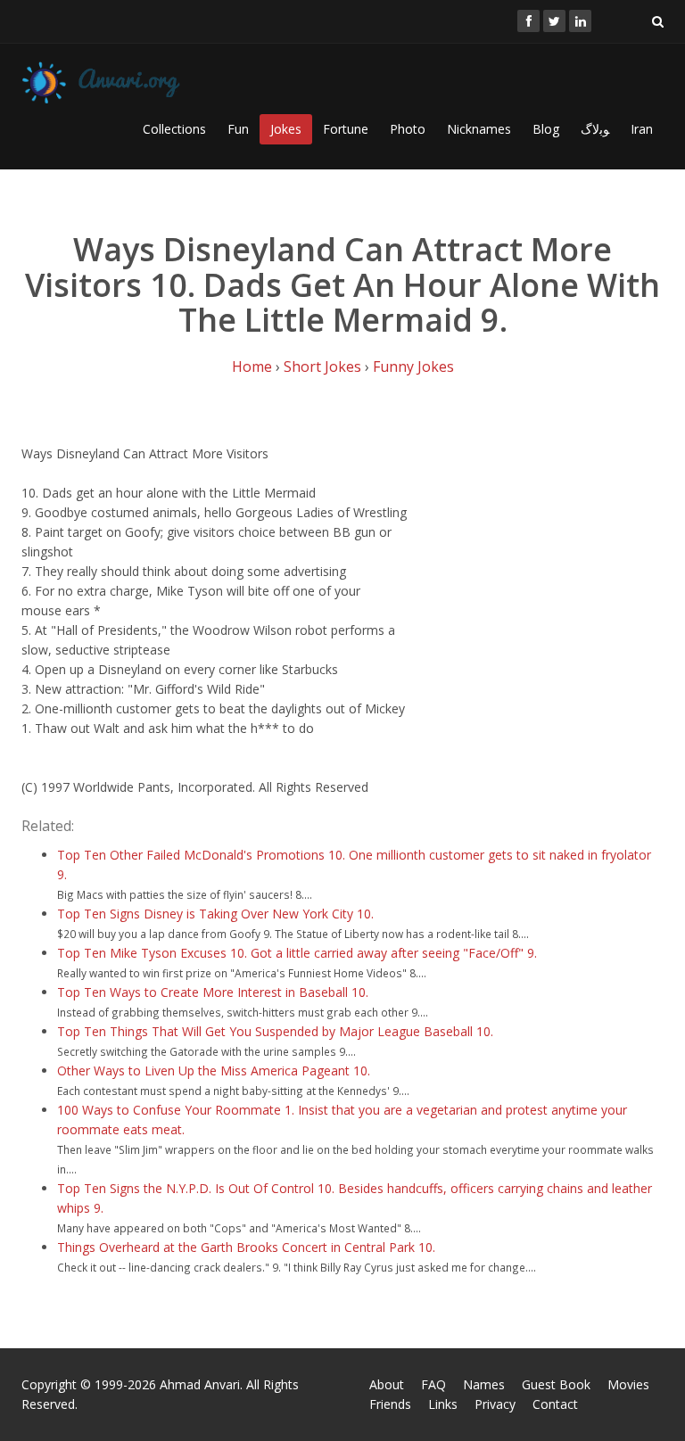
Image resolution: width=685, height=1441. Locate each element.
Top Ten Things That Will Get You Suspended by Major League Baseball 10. (275, 1031)
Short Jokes (322, 366)
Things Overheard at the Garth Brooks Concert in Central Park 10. (246, 1247)
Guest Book (556, 1384)
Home (252, 366)
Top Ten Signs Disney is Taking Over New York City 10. (215, 913)
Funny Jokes (413, 366)
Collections (174, 128)
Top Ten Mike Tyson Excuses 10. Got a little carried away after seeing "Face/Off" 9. (297, 952)
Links (443, 1404)
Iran (642, 128)
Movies (628, 1384)
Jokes (285, 128)
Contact (555, 1404)
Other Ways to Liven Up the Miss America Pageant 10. (213, 1070)
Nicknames (479, 128)
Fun (238, 128)
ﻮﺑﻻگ (595, 128)
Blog (545, 128)
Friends (390, 1404)
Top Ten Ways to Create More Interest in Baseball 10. (212, 992)
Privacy (495, 1404)
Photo (407, 128)
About (386, 1384)
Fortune (345, 128)
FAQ (433, 1384)
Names (484, 1384)
